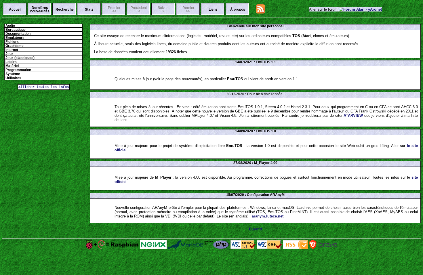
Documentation (18, 33)
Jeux (9, 54)
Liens (213, 9)
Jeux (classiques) (20, 58)
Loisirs (11, 62)
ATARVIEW (353, 115)
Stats (89, 9)
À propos (237, 9)
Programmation (18, 70)
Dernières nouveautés (39, 9)
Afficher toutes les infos (43, 87)
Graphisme (14, 45)
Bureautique (15, 29)
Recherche (65, 9)
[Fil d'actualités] (260, 12)
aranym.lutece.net (267, 216)
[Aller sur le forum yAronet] (360, 9)
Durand (255, 229)
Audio (10, 25)
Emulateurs (14, 37)
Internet (11, 49)
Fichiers (12, 41)
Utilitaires (13, 78)
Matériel (12, 66)
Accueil (15, 9)
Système (12, 74)
